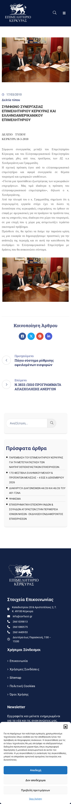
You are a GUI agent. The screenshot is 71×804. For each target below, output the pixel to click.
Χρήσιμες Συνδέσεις (24, 669)
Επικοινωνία (19, 661)
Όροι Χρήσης (35, 799)
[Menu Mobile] (64, 13)
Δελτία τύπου (11, 100)
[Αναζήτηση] (51, 423)
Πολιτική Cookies (22, 686)
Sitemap (15, 677)
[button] (65, 726)
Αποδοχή (35, 770)
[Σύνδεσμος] (22, 336)
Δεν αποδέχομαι (35, 780)
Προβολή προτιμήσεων (35, 790)
